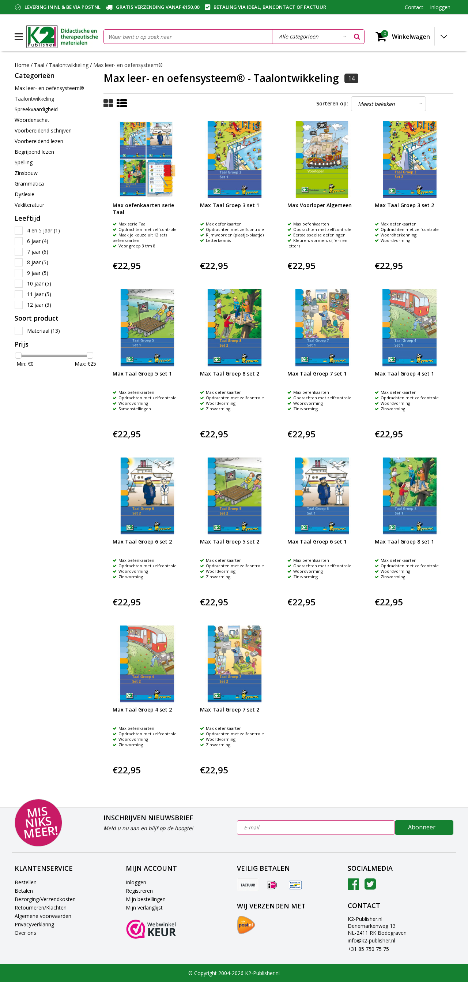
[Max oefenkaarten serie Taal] (147, 159)
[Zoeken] (356, 36)
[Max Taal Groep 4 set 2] (147, 664)
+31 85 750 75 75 (368, 948)
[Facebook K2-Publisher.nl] (353, 886)
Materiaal (43, 330)
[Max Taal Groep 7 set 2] (234, 664)
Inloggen (136, 882)
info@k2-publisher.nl (371, 940)
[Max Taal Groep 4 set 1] (409, 327)
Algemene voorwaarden (43, 915)
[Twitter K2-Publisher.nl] (370, 886)
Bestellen (26, 882)
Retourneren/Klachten (41, 907)
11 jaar (39, 294)
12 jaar (39, 304)
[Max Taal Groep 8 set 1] (409, 496)
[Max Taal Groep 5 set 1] (147, 327)
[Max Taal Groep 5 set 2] (234, 496)
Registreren (139, 890)
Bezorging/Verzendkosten (45, 899)
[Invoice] (248, 884)
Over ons (25, 932)
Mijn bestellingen (146, 899)
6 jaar (37, 241)
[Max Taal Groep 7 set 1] (322, 327)
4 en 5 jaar (43, 230)
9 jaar (37, 272)
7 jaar (37, 251)
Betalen (24, 890)
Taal (39, 64)
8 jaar (37, 262)
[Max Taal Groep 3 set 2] (409, 159)
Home (22, 64)
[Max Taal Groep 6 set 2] (147, 496)
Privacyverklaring (34, 924)
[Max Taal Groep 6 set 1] (322, 496)
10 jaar (39, 283)
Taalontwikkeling (68, 64)
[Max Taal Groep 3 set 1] (234, 159)
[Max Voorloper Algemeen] (322, 159)
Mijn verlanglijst (144, 907)
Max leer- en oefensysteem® (128, 64)
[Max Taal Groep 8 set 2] (234, 327)
